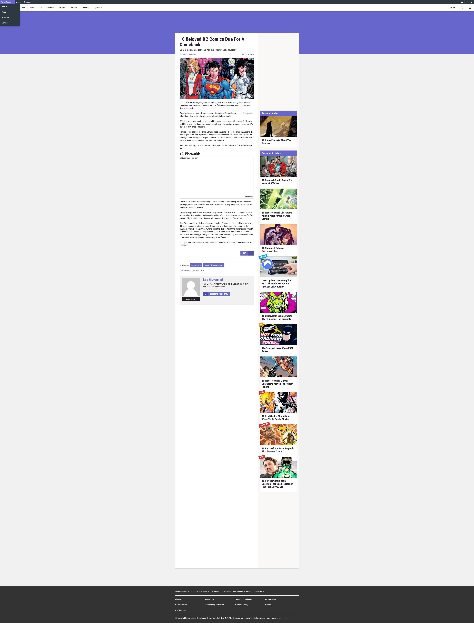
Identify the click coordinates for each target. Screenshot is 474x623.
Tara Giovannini (189, 54)
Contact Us (209, 599)
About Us (178, 599)
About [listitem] (4, 7)
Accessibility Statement (214, 605)
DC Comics (196, 265)
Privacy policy (270, 599)
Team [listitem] (4, 12)
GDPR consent (181, 610)
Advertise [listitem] (5, 18)
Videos (18, 2)
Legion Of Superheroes (213, 265)
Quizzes (27, 2)
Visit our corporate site (255, 591)
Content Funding (241, 605)
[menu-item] (22, 7)
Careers (268, 605)
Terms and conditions (243, 599)
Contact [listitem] (5, 23)
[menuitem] (7, 2)
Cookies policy (181, 605)
